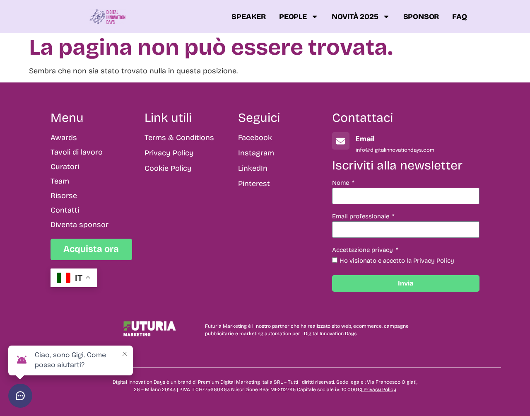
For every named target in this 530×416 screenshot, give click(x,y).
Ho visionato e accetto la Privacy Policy (397, 260)
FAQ (459, 16)
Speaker (248, 16)
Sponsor (421, 16)
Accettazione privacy (363, 250)
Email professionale (361, 216)
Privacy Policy (380, 389)
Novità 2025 (355, 16)
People (293, 16)
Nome (341, 183)
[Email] (340, 141)
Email (365, 139)
